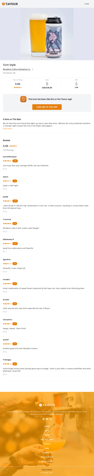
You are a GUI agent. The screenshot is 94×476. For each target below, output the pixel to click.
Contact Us (47, 452)
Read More (7, 128)
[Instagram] (51, 418)
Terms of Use (47, 461)
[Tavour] (47, 403)
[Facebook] (47, 418)
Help (47, 448)
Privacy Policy (47, 457)
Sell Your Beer (47, 439)
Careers (47, 444)
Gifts (47, 430)
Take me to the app (47, 107)
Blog (47, 435)
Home (87, 4)
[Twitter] (43, 418)
